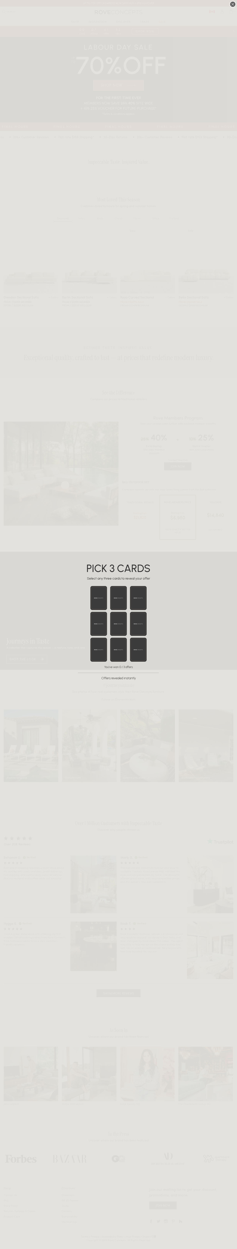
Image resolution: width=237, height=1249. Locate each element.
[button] (98, 598)
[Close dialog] (233, 4)
